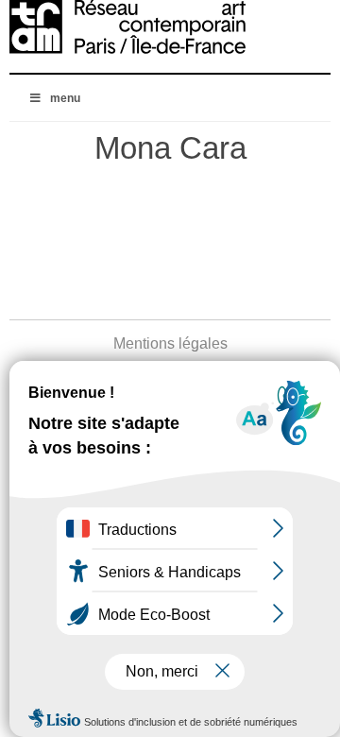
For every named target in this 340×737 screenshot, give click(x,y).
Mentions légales (170, 343)
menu (65, 98)
